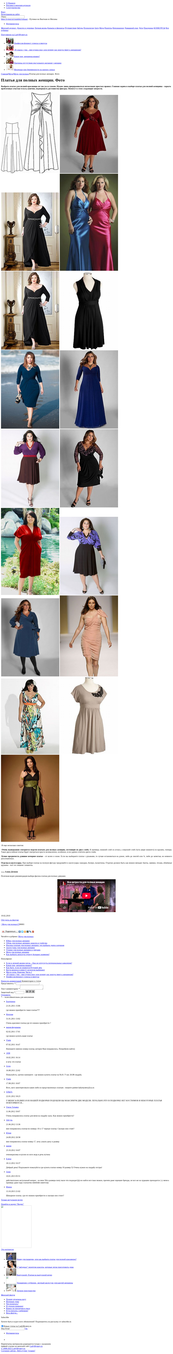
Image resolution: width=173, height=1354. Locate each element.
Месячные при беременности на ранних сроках (34, 70)
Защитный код (8, 992)
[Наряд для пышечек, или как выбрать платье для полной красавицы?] (11, 1259)
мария (8, 1146)
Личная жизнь (41, 28)
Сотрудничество (13, 8)
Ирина (9, 1187)
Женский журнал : (9, 28)
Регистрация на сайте (10, 14)
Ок (26, 1329)
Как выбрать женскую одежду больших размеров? (28, 954)
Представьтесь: (8, 983)
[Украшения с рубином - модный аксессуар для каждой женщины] (11, 1283)
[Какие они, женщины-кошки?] (9, 56)
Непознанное (118, 28)
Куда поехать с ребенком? (17, 1311)
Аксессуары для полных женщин (20, 948)
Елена (8, 1159)
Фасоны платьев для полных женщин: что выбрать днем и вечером (35, 945)
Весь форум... (12, 1313)
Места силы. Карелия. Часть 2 (19, 972)
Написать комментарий (11, 981)
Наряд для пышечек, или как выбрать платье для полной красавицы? (46, 1259)
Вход (3, 12)
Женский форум (8, 1295)
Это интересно (7, 1249)
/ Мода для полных (9, 924)
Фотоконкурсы (12, 24)
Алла (8, 1066)
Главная (4, 74)
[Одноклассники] (25, 931)
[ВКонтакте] (19, 931)
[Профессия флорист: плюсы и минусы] (9, 43)
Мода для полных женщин (17, 952)
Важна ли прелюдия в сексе (18, 1308)
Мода (101, 28)
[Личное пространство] (11, 1291)
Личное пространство (26, 1291)
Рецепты (108, 28)
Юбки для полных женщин (18, 941)
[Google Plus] (33, 931)
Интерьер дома (12, 1302)
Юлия (8, 1133)
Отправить (5, 995)
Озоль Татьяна (12, 1107)
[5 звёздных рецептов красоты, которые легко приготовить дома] (11, 1267)
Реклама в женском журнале (18, 5)
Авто (96, 28)
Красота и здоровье (25, 28)
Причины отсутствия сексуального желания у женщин (37, 63)
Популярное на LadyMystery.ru (14, 35)
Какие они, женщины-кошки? (27, 56)
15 (18, 924)
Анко (8, 1172)
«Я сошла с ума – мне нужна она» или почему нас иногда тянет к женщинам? (47, 50)
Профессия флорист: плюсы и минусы (30, 43)
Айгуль (9, 1120)
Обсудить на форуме (10, 920)
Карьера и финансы (55, 28)
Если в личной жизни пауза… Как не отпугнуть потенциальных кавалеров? (39, 963)
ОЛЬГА (9, 1092)
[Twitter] (22, 931)
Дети (141, 28)
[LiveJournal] (30, 931)
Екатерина (10, 1001)
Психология (88, 28)
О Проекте (10, 3)
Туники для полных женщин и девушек (23, 950)
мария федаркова (13, 1027)
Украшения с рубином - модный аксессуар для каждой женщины (45, 1283)
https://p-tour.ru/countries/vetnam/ (14, 19)
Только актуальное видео (12, 1200)
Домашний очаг (131, 28)
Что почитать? (12, 1304)
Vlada (8, 1040)
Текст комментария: (10, 989)
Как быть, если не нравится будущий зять (24, 968)
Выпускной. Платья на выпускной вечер (34, 1275)
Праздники (148, 28)
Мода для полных (21, 74)
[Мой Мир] (27, 931)
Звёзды (80, 28)
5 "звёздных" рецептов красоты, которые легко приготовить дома (45, 1267)
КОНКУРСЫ (159, 28)
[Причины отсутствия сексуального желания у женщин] (9, 63)
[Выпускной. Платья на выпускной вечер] (11, 1275)
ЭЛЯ (8, 1053)
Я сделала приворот (14, 1306)
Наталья (9, 1014)
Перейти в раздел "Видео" (12, 1204)
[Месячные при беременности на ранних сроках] (9, 70)
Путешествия (70, 28)
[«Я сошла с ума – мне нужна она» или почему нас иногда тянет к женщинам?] (9, 50)
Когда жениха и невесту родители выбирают (25, 970)
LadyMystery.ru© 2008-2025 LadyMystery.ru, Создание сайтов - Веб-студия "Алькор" (22, 1348)
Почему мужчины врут (16, 1299)
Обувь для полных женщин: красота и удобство (26, 943)
